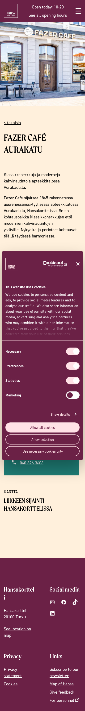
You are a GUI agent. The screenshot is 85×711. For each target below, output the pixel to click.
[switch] (73, 366)
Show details (60, 414)
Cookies (10, 683)
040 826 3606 (31, 463)
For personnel (62, 700)
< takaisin (12, 122)
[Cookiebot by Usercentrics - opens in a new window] (53, 264)
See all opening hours (48, 15)
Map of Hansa (62, 683)
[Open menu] (78, 11)
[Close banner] (78, 264)
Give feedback (62, 692)
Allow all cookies (42, 427)
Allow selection (42, 439)
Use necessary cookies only (42, 451)
